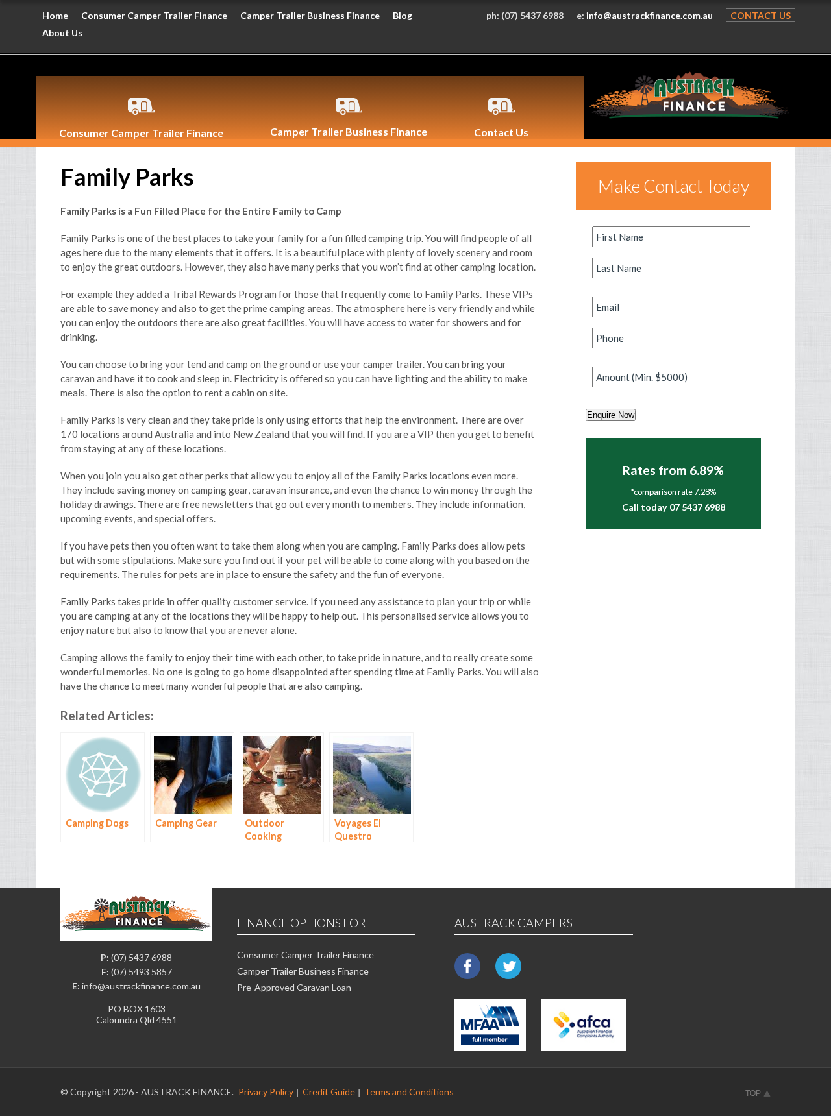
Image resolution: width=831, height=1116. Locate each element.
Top (753, 1093)
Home (55, 15)
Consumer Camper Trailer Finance (154, 15)
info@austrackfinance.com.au (649, 15)
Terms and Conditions (409, 1091)
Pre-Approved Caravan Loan (294, 987)
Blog (402, 15)
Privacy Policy (265, 1091)
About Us (62, 32)
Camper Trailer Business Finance (310, 15)
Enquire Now (610, 415)
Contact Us (760, 15)
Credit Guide (329, 1091)
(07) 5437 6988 (532, 15)
